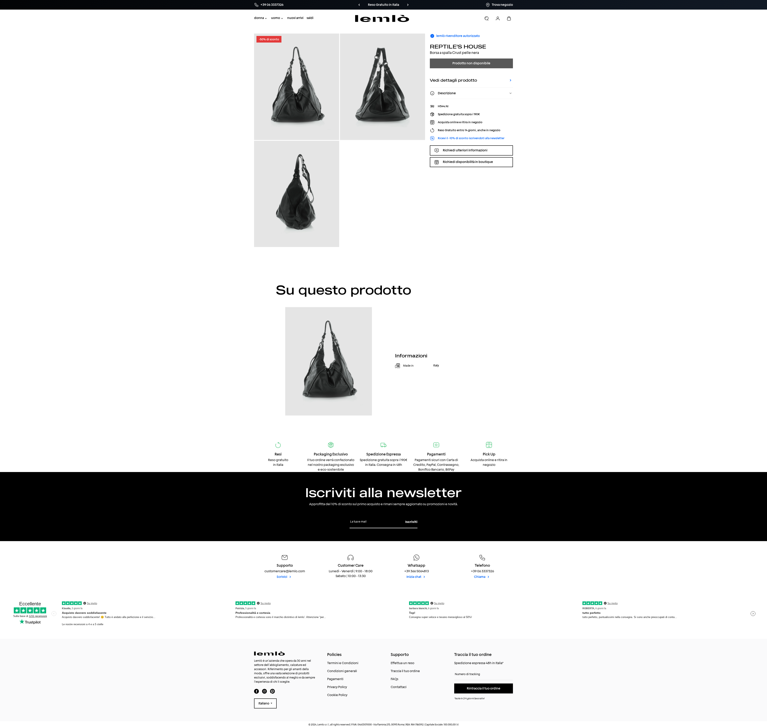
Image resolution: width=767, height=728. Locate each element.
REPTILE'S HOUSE (458, 46)
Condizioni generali (342, 671)
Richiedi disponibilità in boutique (468, 162)
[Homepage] (382, 18)
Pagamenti (335, 679)
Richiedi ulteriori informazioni (465, 150)
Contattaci (398, 687)
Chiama (480, 577)
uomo (275, 18)
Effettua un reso (402, 663)
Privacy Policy (337, 687)
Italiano (264, 703)
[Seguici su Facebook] (256, 691)
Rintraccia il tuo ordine (483, 688)
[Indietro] (359, 4)
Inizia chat (414, 577)
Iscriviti (411, 522)
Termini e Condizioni (342, 663)
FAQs (394, 679)
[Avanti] (407, 4)
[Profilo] (498, 18)
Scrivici (282, 577)
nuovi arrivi (295, 18)
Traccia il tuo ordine (405, 671)
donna (259, 18)
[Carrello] (509, 18)
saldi (310, 18)
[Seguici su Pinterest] (272, 691)
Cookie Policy (337, 695)
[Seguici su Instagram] (264, 691)
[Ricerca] (487, 18)
